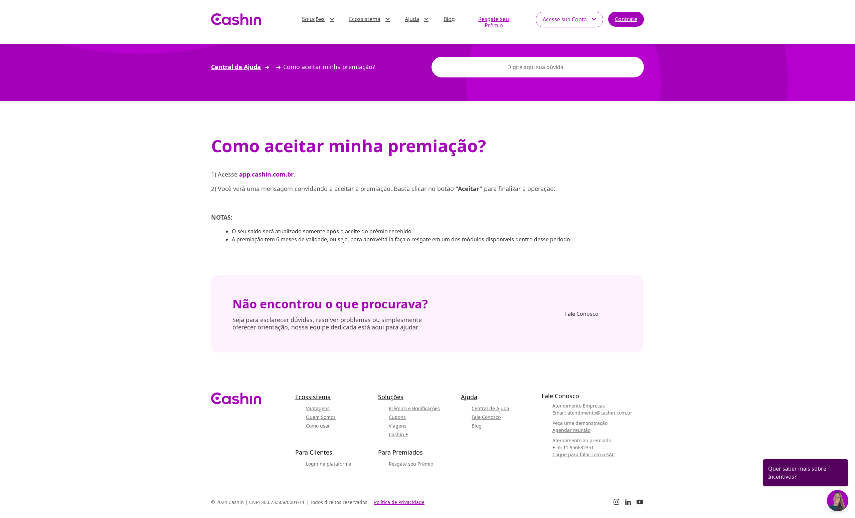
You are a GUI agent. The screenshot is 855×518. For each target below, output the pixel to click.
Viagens (397, 426)
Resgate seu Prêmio (493, 22)
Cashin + (398, 434)
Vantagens (318, 408)
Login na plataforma (328, 464)
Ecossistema (364, 19)
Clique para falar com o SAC (583, 454)
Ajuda (412, 19)
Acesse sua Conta (565, 19)
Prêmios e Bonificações (414, 408)
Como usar (318, 426)
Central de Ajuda (236, 67)
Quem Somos (321, 417)
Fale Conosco (581, 313)
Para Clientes (313, 452)
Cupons (397, 417)
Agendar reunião (571, 430)
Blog (449, 19)
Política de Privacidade (399, 502)
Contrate (626, 19)
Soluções (313, 19)
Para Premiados (400, 452)
